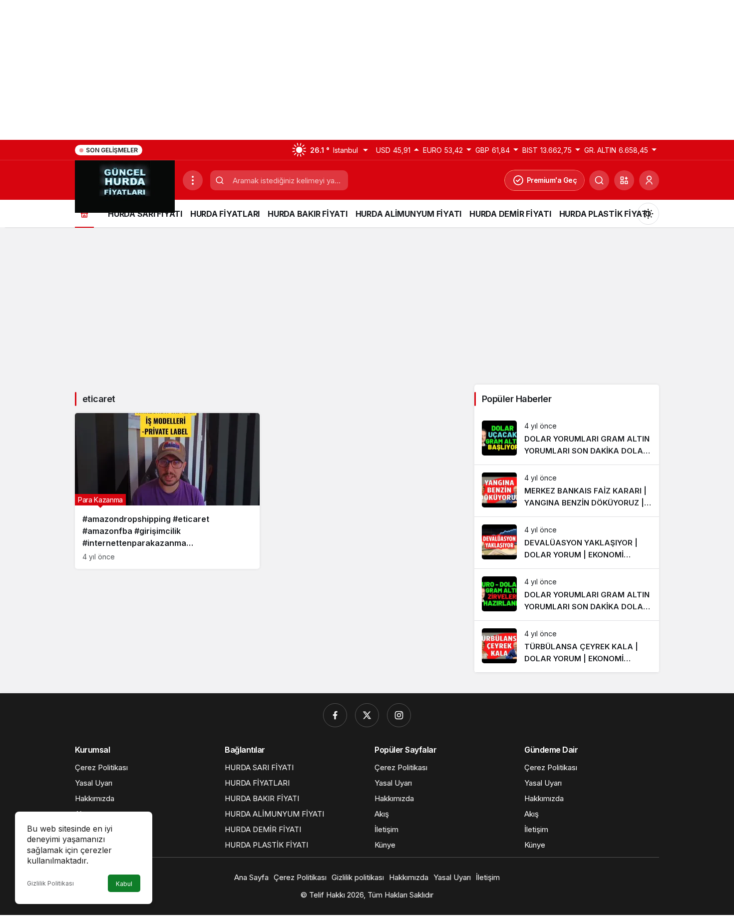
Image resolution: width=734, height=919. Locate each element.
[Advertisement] (299, 70)
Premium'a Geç (552, 180)
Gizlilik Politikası (50, 883)
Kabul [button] (124, 884)
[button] (624, 180)
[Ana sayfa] (84, 213)
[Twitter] (367, 715)
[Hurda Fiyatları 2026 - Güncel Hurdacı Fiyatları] (125, 186)
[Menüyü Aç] (193, 180)
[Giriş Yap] (649, 180)
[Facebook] (335, 715)
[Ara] (599, 180)
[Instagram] (399, 715)
